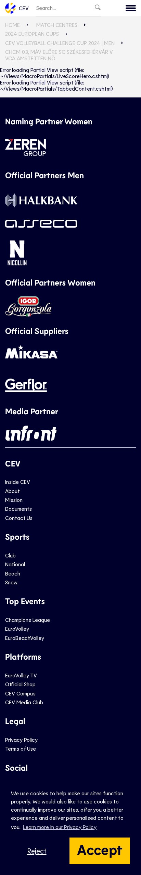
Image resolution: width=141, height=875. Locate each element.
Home (12, 24)
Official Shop (20, 684)
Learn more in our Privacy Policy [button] (60, 827)
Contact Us (19, 518)
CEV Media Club (24, 702)
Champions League (27, 619)
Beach (12, 573)
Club (10, 555)
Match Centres (56, 24)
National (15, 564)
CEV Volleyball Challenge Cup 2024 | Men (60, 43)
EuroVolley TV (21, 675)
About (12, 491)
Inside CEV (17, 481)
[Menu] (131, 8)
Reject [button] (37, 850)
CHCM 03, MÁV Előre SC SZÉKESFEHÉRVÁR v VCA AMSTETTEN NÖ (59, 54)
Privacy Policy (21, 739)
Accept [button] (100, 849)
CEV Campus (20, 693)
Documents (18, 508)
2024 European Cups (32, 33)
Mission (14, 499)
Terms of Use (20, 748)
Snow (11, 582)
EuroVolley (17, 628)
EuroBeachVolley (24, 637)
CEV (24, 8)
